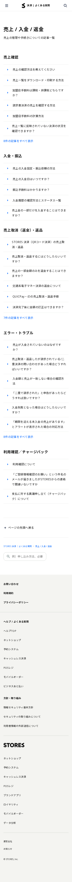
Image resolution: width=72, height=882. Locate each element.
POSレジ (8, 667)
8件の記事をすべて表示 (18, 141)
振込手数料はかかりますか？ (31, 190)
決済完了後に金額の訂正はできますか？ (38, 307)
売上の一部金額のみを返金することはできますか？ (39, 273)
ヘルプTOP (9, 630)
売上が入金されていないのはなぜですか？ (37, 347)
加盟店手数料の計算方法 (28, 116)
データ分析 (9, 823)
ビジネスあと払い (13, 686)
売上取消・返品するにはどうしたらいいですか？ (39, 259)
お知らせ (7, 848)
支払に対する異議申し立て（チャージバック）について (39, 496)
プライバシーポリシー (15, 602)
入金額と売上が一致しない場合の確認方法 (38, 381)
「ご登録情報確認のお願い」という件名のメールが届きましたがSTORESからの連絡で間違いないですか (39, 479)
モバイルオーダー (13, 677)
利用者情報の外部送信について (20, 726)
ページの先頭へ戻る (21, 528)
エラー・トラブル (18, 332)
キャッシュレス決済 (14, 658)
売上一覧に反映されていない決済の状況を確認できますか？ (39, 128)
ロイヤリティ (10, 804)
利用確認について (24, 464)
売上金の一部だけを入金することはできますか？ (39, 212)
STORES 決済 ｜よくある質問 (17, 546)
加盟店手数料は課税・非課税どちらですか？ (38, 92)
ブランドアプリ (12, 795)
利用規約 (8, 593)
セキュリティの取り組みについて (22, 716)
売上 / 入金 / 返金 (43, 546)
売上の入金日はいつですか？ (31, 179)
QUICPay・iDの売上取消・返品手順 (36, 296)
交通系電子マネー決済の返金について (37, 286)
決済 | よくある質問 (38, 5)
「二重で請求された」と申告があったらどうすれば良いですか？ (39, 395)
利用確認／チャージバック (25, 451)
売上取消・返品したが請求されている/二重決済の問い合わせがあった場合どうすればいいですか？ (39, 364)
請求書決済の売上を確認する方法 (34, 105)
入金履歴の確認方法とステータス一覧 (37, 200)
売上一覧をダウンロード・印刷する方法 (38, 80)
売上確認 (10, 57)
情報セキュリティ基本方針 (18, 707)
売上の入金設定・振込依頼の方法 (34, 168)
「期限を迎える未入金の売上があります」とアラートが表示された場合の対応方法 (39, 424)
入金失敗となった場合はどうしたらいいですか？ (39, 410)
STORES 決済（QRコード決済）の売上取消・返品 (38, 244)
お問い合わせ (11, 584)
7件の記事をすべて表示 (18, 318)
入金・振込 (12, 155)
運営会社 (7, 841)
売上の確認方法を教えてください (34, 69)
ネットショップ (12, 640)
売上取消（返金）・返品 (23, 230)
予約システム (11, 649)
